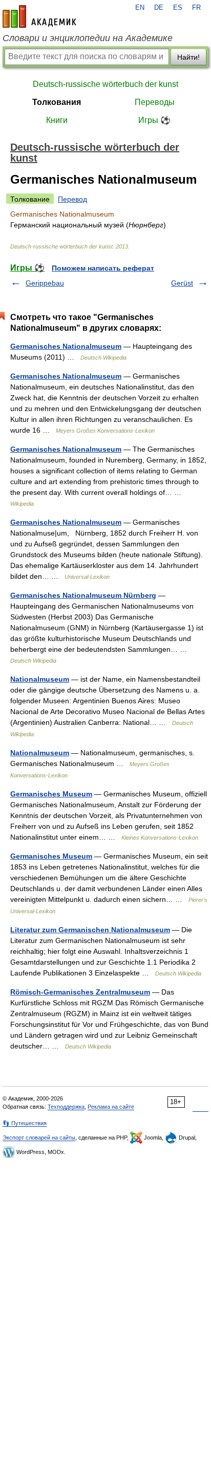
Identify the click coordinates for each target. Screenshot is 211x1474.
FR (196, 7)
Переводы (155, 102)
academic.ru (39, 16)
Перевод (72, 199)
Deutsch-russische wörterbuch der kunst (105, 84)
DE (158, 7)
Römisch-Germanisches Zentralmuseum (80, 992)
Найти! (188, 57)
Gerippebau (45, 283)
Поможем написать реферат (103, 268)
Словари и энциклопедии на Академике (88, 38)
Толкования (56, 102)
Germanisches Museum (51, 794)
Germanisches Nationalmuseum (65, 346)
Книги (57, 120)
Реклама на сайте (111, 1107)
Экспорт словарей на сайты (39, 1137)
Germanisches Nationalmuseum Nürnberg (83, 595)
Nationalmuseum (39, 679)
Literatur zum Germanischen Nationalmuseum (90, 930)
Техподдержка (66, 1107)
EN (139, 7)
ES (177, 7)
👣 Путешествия (25, 1123)
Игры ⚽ (154, 120)
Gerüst (182, 283)
